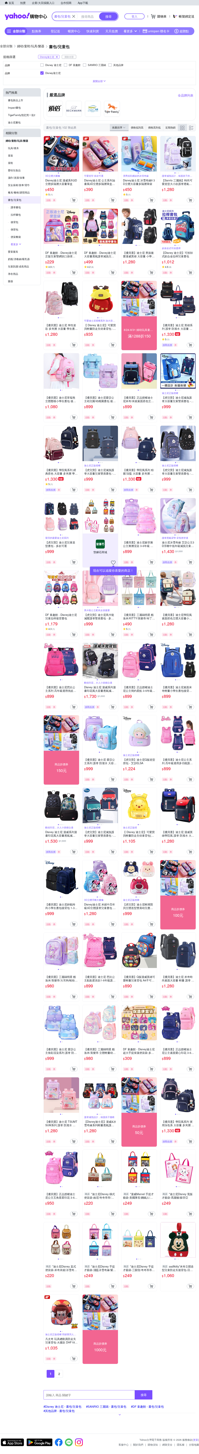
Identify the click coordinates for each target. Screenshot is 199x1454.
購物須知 (153, 1444)
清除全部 (69, 56)
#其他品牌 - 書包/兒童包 (59, 1411)
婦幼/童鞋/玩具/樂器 (17, 140)
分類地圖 (194, 1444)
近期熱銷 (170, 127)
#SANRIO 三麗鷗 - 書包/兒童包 (106, 1406)
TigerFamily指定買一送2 (21, 115)
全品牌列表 (185, 95)
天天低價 (111, 31)
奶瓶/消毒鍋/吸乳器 (19, 259)
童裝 (10, 155)
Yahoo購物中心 (26, 16)
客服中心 (124, 1444)
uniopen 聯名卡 (158, 31)
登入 (134, 16)
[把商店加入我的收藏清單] (113, 562)
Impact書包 (14, 107)
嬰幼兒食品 (14, 170)
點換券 (36, 31)
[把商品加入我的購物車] (74, 200)
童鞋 (10, 163)
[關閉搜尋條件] (73, 16)
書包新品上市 (15, 100)
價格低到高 (137, 127)
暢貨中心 (74, 31)
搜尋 (144, 1395)
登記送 (55, 31)
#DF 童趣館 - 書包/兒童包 (147, 1406)
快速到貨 (92, 31)
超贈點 (184, 31)
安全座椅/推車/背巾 (19, 185)
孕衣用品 (13, 274)
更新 (195, 1440)
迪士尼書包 (14, 122)
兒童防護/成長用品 (18, 266)
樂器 (10, 281)
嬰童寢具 (13, 251)
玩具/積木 (13, 148)
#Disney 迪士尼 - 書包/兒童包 (62, 1406)
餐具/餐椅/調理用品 (19, 192)
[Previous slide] (46, 154)
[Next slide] (76, 154)
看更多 (128, 31)
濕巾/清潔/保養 (16, 177)
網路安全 (167, 1444)
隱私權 (180, 1444)
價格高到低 (154, 127)
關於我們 (138, 1444)
